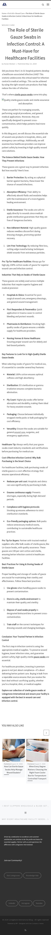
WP (17, 923)
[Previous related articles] (40, 732)
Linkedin (12, 903)
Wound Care (19, 13)
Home (4, 13)
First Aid (11, 13)
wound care (19, 432)
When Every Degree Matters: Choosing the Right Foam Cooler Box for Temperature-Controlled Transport (37, 772)
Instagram (26, 903)
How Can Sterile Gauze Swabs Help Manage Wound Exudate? (13, 769)
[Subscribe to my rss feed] (25, 930)
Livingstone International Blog (21, 920)
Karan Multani (9, 64)
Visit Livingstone (13, 875)
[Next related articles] (46, 732)
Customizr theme (38, 923)
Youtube (39, 903)
